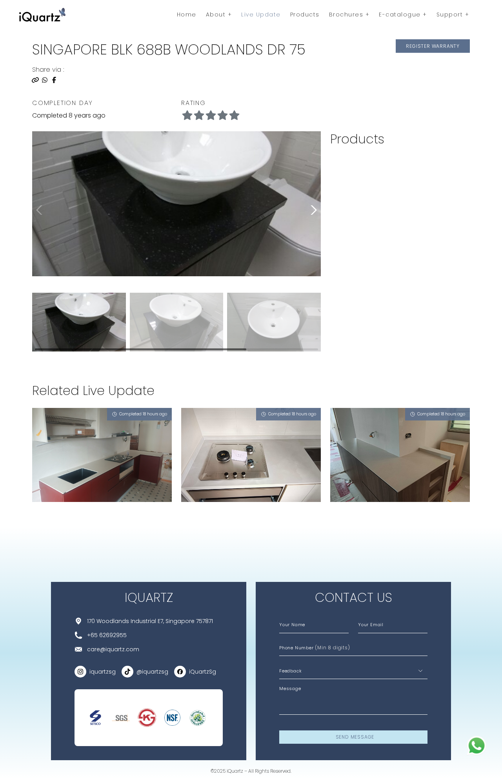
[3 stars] (222, 115)
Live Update (261, 14)
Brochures (347, 14)
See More (53, 522)
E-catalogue (401, 14)
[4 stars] (234, 115)
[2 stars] (210, 115)
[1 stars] (199, 115)
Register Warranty (433, 45)
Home (186, 14)
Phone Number (314, 647)
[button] (312, 210)
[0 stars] (187, 115)
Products (305, 14)
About (217, 14)
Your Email (371, 624)
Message (290, 688)
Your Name (292, 624)
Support (451, 14)
